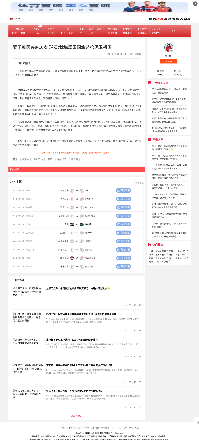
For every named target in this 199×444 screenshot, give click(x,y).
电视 (137, 427)
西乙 (50, 159)
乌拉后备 (30, 249)
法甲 (82, 33)
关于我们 (64, 427)
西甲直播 (139, 183)
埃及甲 (29, 266)
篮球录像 (112, 33)
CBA (36, 33)
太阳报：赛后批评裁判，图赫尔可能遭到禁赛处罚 (72, 339)
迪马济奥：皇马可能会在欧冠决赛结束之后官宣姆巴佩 (74, 391)
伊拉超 (29, 241)
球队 (119, 427)
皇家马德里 (181, 254)
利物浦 (158, 261)
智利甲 (29, 207)
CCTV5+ (156, 33)
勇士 (171, 258)
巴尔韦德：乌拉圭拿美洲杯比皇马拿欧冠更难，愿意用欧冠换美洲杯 (81, 314)
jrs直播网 (94, 433)
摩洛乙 (29, 190)
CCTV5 (156, 29)
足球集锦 (127, 29)
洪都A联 (30, 216)
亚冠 (70, 33)
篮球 (23, 33)
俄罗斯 (74, 159)
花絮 (151, 258)
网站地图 (105, 427)
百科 (113, 427)
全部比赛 (19, 29)
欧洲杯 (50, 33)
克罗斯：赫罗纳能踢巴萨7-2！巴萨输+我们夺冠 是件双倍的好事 (79, 365)
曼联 (171, 254)
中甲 (62, 33)
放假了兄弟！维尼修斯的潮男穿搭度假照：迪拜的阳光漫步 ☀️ (78, 288)
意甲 (90, 33)
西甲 (99, 29)
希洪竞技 (38, 159)
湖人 (157, 254)
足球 (14, 33)
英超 (82, 29)
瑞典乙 (29, 199)
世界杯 (50, 29)
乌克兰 (25, 159)
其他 (166, 261)
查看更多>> (77, 416)
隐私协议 (75, 427)
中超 (67, 29)
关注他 (169, 61)
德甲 (90, 29)
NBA (36, 29)
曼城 (151, 261)
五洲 (184, 258)
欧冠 (164, 258)
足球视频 (142, 29)
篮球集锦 (127, 33)
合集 (131, 427)
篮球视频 (142, 33)
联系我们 (95, 427)
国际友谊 (30, 233)
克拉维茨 (61, 159)
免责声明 (85, 427)
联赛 (125, 427)
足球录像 (112, 29)
